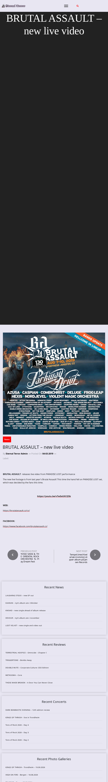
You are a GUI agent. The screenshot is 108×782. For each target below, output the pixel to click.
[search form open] (77, 6)
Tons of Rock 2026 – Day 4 (17, 725)
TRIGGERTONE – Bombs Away (19, 660)
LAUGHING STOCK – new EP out (20, 595)
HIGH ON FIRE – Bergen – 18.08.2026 (22, 775)
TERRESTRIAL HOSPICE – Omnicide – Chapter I (26, 652)
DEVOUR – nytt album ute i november (22, 618)
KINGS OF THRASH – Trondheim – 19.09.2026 (25, 767)
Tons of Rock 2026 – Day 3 (17, 732)
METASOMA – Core (14, 675)
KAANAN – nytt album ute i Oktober (22, 603)
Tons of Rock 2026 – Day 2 (17, 740)
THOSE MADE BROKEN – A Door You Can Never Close (29, 682)
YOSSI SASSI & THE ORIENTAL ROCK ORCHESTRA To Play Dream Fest (30, 558)
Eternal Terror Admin (17, 453)
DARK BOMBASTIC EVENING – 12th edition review (28, 710)
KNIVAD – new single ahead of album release (26, 610)
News (7, 439)
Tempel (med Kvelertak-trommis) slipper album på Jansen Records (78, 558)
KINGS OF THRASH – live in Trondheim (23, 717)
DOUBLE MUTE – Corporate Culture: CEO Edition (27, 667)
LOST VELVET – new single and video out (24, 625)
